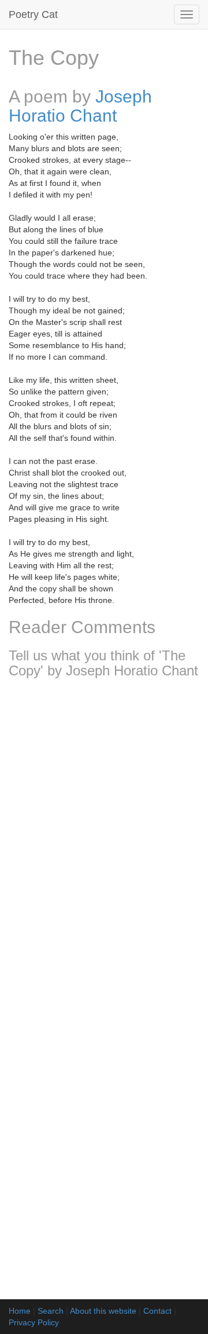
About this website (103, 1310)
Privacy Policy (34, 1322)
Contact (157, 1310)
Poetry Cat (33, 14)
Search (51, 1310)
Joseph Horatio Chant (80, 106)
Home (20, 1310)
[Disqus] (104, 840)
